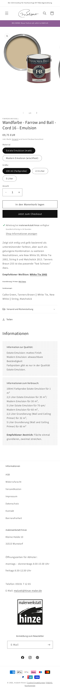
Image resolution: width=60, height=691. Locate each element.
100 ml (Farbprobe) (16, 170)
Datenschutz (12, 503)
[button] (6, 13)
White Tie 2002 (38, 274)
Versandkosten (13, 489)
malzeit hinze (20, 682)
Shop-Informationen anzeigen (21, 233)
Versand (15, 139)
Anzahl (6, 185)
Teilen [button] (9, 319)
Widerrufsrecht (13, 481)
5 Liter (9, 178)
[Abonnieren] (49, 645)
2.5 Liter (40, 170)
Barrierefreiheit (14, 518)
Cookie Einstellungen (36, 682)
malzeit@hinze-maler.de (28, 590)
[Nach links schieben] (23, 113)
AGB (8, 474)
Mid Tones (22, 281)
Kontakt (10, 510)
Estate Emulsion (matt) (19, 150)
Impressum (11, 496)
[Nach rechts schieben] (37, 113)
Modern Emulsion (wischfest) (22, 158)
